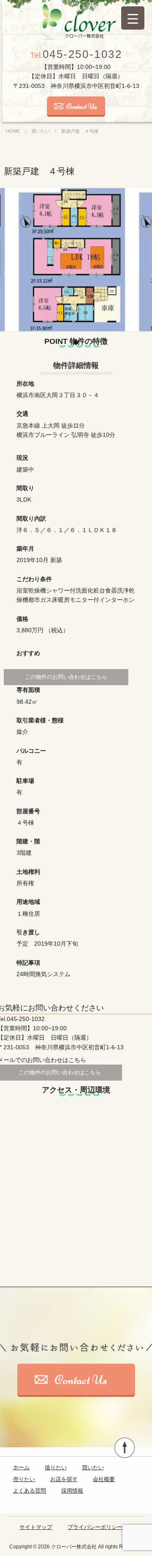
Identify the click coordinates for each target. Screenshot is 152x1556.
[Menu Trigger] (132, 18)
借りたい (56, 1467)
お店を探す (64, 1479)
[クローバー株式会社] (76, 22)
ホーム (21, 1467)
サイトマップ (35, 1527)
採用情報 (72, 1490)
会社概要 (104, 1479)
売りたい (24, 1479)
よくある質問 (29, 1490)
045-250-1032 (76, 54)
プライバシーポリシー (95, 1527)
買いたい (93, 1467)
